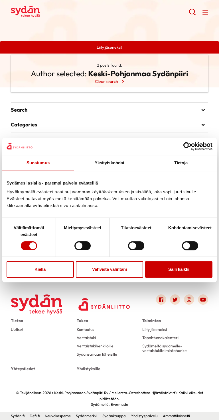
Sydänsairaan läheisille (97, 354)
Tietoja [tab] (181, 162)
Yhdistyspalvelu (144, 415)
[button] (192, 14)
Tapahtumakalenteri (160, 337)
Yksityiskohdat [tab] (109, 162)
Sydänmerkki (86, 415)
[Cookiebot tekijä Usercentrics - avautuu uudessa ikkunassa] (187, 146)
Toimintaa (151, 320)
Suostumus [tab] (38, 162)
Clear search (106, 81)
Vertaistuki (86, 337)
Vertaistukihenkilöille (95, 346)
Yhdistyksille (88, 368)
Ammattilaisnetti (176, 415)
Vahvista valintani (109, 269)
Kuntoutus (85, 329)
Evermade (119, 404)
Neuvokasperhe (58, 415)
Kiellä (40, 269)
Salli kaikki (178, 269)
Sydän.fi (18, 415)
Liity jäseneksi (154, 329)
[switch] (82, 245)
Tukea (82, 320)
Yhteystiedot (23, 368)
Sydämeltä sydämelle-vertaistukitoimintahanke (164, 348)
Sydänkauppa (114, 415)
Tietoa (17, 320)
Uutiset (17, 329)
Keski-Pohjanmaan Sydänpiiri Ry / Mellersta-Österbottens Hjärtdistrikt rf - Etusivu (56, 11)
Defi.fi (35, 415)
